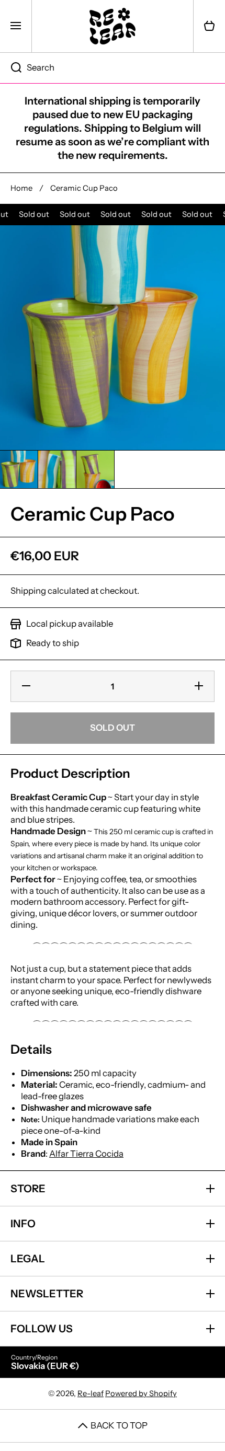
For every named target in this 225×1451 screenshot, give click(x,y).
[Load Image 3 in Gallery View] (95, 469)
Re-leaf (90, 1393)
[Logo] (112, 26)
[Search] (10, 68)
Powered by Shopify (141, 1393)
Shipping (28, 590)
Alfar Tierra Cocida (86, 1153)
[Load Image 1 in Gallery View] (19, 469)
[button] (209, 26)
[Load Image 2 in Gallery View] (57, 469)
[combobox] (112, 68)
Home (21, 188)
